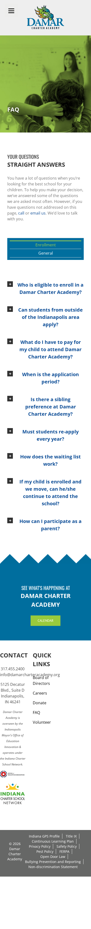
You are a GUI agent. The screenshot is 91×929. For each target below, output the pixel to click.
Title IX (71, 836)
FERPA (64, 851)
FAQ (36, 712)
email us (38, 213)
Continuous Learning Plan (53, 841)
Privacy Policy (39, 846)
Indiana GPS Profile (44, 836)
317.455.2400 (13, 669)
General (45, 253)
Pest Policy (44, 851)
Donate (39, 702)
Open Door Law (52, 856)
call (21, 213)
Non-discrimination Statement (53, 866)
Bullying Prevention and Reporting (53, 861)
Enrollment (45, 245)
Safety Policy (67, 846)
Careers (40, 693)
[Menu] (11, 10)
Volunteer (42, 722)
